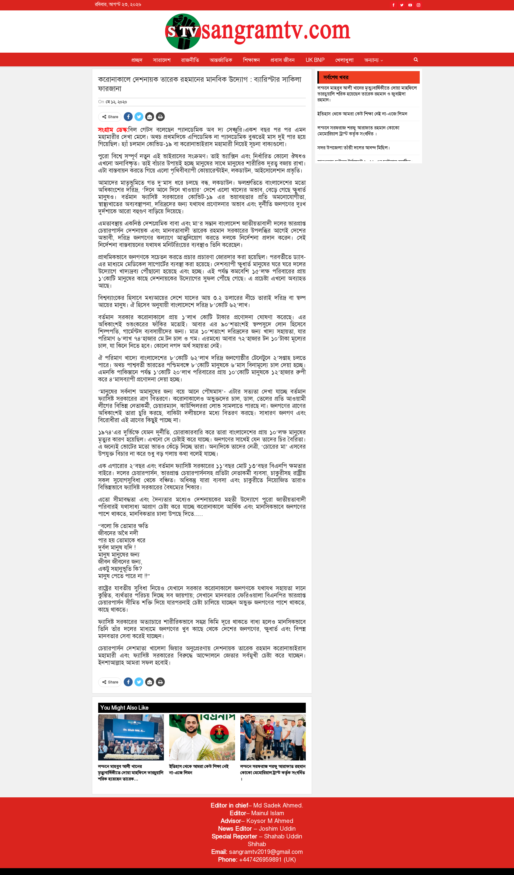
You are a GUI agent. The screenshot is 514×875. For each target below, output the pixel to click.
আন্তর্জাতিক (221, 60)
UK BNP (315, 60)
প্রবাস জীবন (283, 60)
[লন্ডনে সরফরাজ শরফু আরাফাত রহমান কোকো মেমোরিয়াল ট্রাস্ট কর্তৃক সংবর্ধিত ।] (273, 737)
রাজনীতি (190, 60)
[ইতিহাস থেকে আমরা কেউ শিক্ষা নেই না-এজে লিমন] (202, 737)
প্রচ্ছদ (136, 60)
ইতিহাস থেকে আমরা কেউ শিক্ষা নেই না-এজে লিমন (362, 114)
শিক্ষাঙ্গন (251, 60)
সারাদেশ (161, 60)
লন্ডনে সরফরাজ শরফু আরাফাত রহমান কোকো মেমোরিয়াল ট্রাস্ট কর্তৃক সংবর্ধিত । (358, 131)
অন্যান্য (371, 60)
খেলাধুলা (344, 60)
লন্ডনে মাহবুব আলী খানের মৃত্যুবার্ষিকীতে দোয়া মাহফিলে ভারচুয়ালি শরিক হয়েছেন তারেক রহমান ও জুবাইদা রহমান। (367, 94)
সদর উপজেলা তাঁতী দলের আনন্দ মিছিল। (353, 148)
